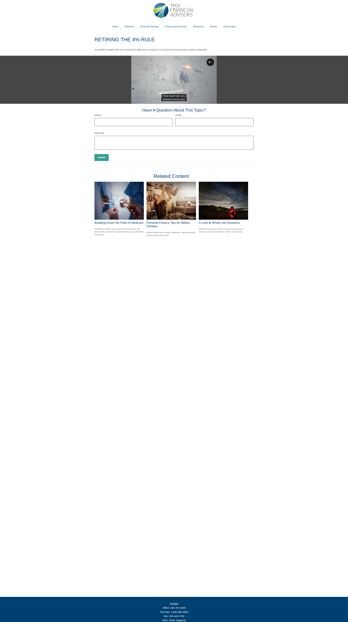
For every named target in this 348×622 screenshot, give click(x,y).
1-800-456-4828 (179, 612)
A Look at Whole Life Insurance (219, 222)
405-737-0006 (178, 608)
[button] (115, 27)
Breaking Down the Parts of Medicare (118, 222)
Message (99, 133)
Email (178, 115)
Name (97, 115)
